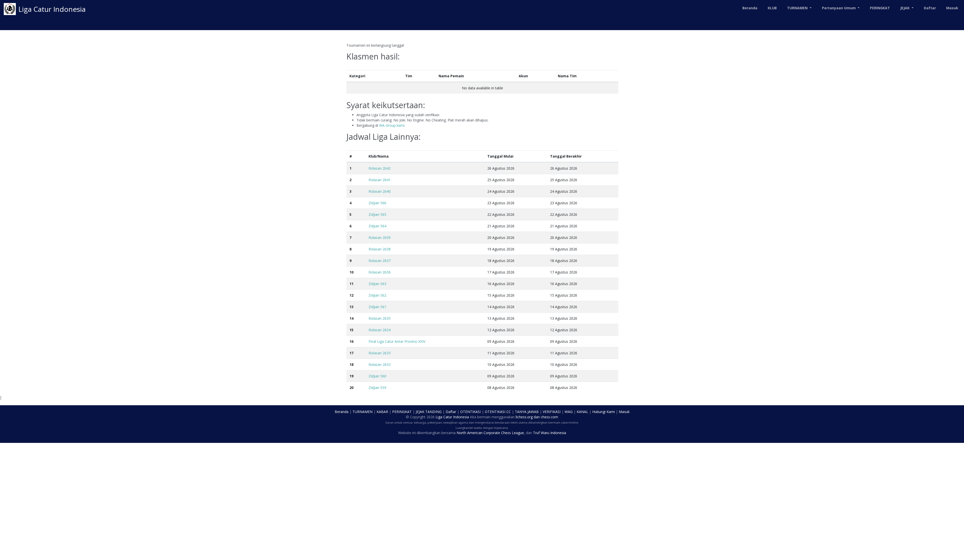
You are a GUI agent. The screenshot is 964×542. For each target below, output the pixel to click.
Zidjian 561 (377, 306)
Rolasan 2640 (380, 191)
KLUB (772, 8)
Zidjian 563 (377, 283)
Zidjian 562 (377, 295)
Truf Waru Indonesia (549, 432)
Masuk (952, 8)
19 (351, 376)
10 (351, 272)
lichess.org (524, 417)
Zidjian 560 (377, 376)
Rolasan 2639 (380, 237)
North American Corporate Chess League (490, 432)
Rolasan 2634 (380, 329)
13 (351, 306)
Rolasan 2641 (380, 179)
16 (351, 341)
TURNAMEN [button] (798, 8)
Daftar (930, 8)
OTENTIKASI (470, 411)
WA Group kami (391, 125)
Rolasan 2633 (380, 353)
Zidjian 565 (377, 214)
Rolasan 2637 (380, 260)
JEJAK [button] (905, 8)
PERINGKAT (880, 8)
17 (351, 353)
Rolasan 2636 (380, 272)
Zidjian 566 (377, 202)
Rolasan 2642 (380, 168)
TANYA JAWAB (527, 411)
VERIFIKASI (552, 411)
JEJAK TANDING (429, 411)
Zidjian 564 (377, 226)
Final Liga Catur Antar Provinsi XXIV (397, 341)
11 (351, 283)
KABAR (382, 411)
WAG (569, 411)
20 (351, 387)
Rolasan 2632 (380, 364)
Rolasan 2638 (380, 249)
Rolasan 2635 (380, 318)
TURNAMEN (362, 411)
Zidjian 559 (377, 387)
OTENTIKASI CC (498, 411)
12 (351, 295)
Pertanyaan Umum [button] (839, 8)
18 (351, 364)
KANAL (582, 411)
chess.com (549, 417)
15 (351, 329)
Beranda (749, 8)
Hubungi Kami (603, 411)
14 (351, 318)
